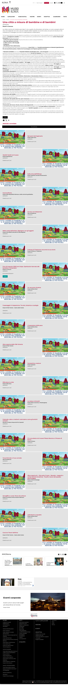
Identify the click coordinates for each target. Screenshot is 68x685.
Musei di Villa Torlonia (7, 663)
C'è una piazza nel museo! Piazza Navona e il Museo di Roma (44, 439)
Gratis (5, 117)
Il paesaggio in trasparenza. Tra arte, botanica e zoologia (20, 305)
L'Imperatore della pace (35, 325)
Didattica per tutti (39, 635)
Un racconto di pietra (34, 287)
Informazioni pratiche (24, 622)
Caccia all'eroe (7, 193)
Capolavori (11, 16)
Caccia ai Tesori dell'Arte (10, 532)
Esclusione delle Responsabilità (43, 682)
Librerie (21, 637)
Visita (65, 16)
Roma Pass (21, 629)
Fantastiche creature (34, 363)
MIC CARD (21, 627)
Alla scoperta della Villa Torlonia (13, 344)
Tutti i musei (39, 2)
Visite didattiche (22, 630)
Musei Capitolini (6, 630)
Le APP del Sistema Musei (29, 564)
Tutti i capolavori (41, 620)
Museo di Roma (6, 654)
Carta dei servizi (6, 625)
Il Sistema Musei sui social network (50, 563)
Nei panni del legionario (35, 136)
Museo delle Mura (6, 643)
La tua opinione (22, 638)
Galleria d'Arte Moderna (8, 657)
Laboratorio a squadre (34, 515)
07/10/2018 (25, 583)
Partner (53, 624)
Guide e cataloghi (23, 633)
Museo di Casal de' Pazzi (8, 645)
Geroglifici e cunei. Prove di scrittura (14, 496)
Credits (51, 682)
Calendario (56, 16)
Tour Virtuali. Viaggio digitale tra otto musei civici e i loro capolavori (8, 562)
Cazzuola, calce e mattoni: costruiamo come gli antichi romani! (20, 420)
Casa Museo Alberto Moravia (9, 667)
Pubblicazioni (6, 623)
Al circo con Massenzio (34, 212)
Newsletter (5, 626)
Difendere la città (8, 382)
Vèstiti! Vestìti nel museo (11, 155)
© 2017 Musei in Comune (27, 682)
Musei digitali (22, 16)
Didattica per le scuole (40, 634)
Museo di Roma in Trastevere (9, 661)
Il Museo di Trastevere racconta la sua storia (41, 249)
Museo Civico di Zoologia (8, 675)
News (53, 621)
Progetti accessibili (39, 639)
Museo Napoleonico (7, 655)
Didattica (47, 16)
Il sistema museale (7, 622)
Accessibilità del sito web (58, 682)
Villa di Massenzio (7, 646)
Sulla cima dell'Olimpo (34, 174)
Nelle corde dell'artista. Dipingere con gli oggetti (18, 231)
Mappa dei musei (23, 623)
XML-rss (65, 682)
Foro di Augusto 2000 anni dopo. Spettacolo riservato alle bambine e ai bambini (21, 267)
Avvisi (53, 623)
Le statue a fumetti (33, 401)
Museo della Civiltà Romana (9, 642)
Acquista (46, 2)
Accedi (51, 2)
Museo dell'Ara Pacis (7, 637)
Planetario (5, 674)
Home (4, 19)
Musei (3, 16)
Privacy (34, 682)
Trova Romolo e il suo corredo (12, 458)
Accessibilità (22, 634)
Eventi (39, 16)
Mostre (32, 16)
